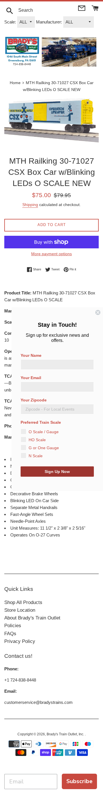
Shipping (30, 204)
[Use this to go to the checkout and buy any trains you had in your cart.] (95, 7)
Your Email (31, 377)
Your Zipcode (34, 400)
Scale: (10, 21)
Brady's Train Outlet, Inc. (66, 734)
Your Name (31, 355)
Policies (12, 625)
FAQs (10, 633)
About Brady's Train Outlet (32, 618)
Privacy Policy (19, 641)
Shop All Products (23, 602)
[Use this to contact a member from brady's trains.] (82, 7)
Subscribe (79, 781)
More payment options (51, 254)
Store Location (19, 610)
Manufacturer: (49, 21)
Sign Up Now (57, 471)
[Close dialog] (98, 312)
